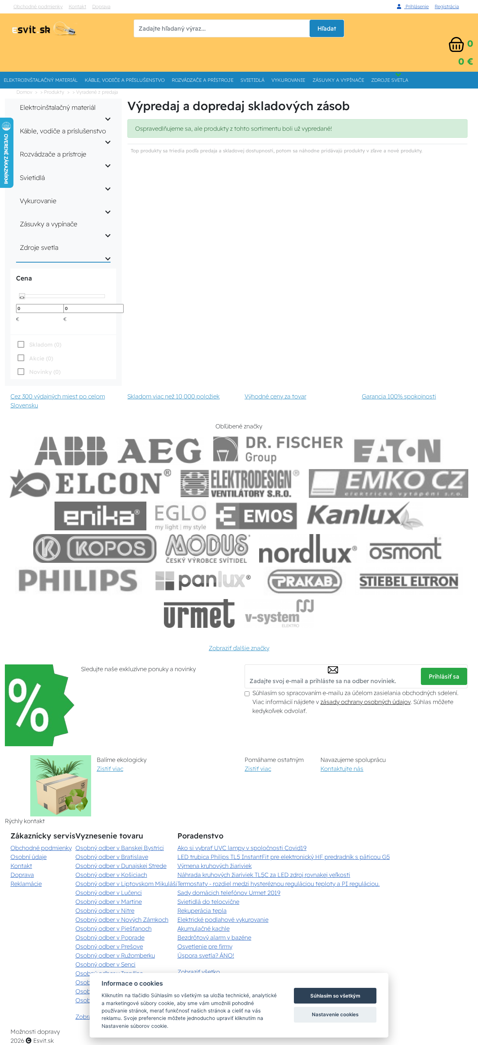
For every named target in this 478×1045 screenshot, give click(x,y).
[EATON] (398, 451)
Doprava (101, 6)
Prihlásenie (416, 6)
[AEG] (161, 451)
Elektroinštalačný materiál (41, 80)
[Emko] (389, 483)
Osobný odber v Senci (105, 964)
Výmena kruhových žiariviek (214, 865)
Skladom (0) (45, 344)
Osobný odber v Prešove (109, 946)
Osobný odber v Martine (108, 901)
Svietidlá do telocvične (208, 901)
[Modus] (207, 548)
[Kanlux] (365, 516)
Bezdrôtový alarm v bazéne (214, 937)
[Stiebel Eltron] (409, 581)
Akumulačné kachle (203, 928)
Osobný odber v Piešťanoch (113, 928)
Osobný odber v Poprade (110, 937)
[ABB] (71, 451)
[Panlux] (203, 581)
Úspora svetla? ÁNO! (205, 955)
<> (22, 296)
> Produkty (52, 92)
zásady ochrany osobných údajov (365, 702)
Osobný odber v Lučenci (108, 892)
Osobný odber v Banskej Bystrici (119, 848)
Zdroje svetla (389, 80)
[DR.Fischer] (278, 451)
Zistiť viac (110, 768)
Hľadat (326, 28)
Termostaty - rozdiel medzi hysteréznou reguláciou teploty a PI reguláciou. (278, 883)
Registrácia (447, 6)
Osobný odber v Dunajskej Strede (121, 865)
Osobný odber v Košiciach (111, 874)
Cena (24, 278)
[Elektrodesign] (240, 483)
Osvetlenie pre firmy (204, 946)
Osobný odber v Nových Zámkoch (121, 919)
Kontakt (77, 6)
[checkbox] (38, 371)
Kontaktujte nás (341, 768)
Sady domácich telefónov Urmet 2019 (228, 892)
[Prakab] (305, 581)
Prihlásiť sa (444, 676)
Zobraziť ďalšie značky (239, 648)
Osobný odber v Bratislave (111, 857)
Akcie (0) (41, 358)
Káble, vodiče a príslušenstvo (125, 80)
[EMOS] (256, 516)
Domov (24, 92)
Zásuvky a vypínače (338, 80)
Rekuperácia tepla (202, 910)
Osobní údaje (28, 857)
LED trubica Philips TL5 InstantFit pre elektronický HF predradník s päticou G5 (283, 857)
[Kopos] (94, 548)
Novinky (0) (44, 371)
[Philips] (78, 581)
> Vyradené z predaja (95, 92)
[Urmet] (199, 613)
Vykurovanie (288, 80)
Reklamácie (26, 883)
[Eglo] (180, 516)
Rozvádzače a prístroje (202, 80)
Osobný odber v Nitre (104, 910)
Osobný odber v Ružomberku (115, 955)
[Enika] (100, 516)
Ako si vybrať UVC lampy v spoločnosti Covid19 (242, 848)
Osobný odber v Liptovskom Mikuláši (126, 883)
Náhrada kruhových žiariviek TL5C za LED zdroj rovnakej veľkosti (263, 874)
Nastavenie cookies (335, 1014)
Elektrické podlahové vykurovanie (223, 919)
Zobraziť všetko (198, 972)
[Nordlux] (308, 548)
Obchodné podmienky (38, 6)
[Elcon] (90, 483)
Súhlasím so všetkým (335, 996)
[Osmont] (405, 548)
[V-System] (278, 613)
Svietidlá (252, 80)
